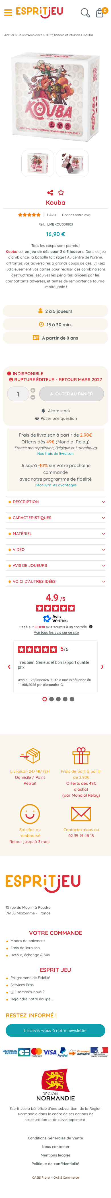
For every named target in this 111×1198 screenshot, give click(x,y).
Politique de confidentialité (55, 1163)
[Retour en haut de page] (99, 1181)
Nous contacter (55, 1146)
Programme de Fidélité (29, 977)
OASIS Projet (41, 1178)
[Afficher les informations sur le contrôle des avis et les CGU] (91, 626)
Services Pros (21, 984)
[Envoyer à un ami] (50, 193)
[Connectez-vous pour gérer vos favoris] (61, 193)
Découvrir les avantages (56, 485)
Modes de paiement (27, 940)
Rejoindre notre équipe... (31, 999)
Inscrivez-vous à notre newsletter (55, 1030)
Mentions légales (56, 1155)
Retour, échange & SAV (29, 955)
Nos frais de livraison (55, 453)
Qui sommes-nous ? (26, 992)
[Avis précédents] (9, 667)
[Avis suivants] (102, 667)
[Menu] (8, 12)
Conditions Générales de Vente (55, 1138)
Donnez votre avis (76, 215)
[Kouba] (37, 163)
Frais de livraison (24, 947)
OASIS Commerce (66, 1178)
